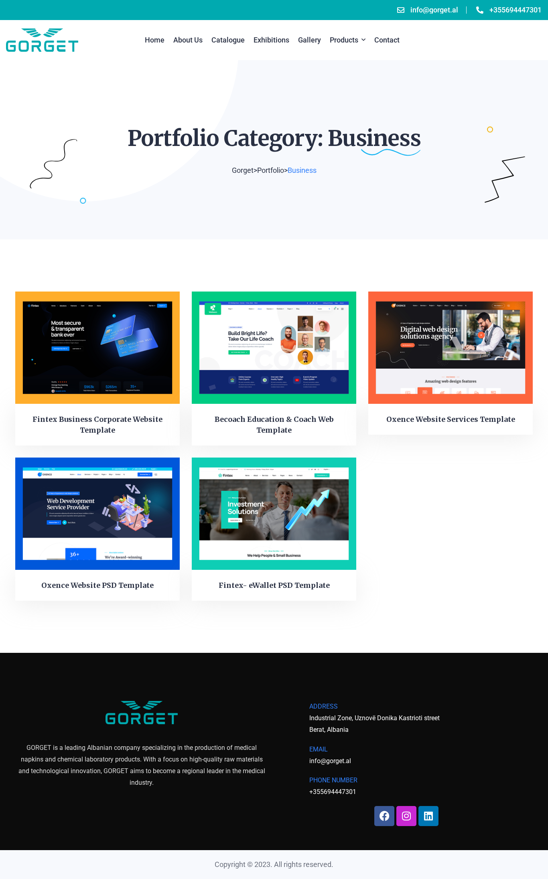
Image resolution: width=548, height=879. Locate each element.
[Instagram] (406, 816)
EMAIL (318, 749)
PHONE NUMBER (333, 780)
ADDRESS (323, 706)
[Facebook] (384, 816)
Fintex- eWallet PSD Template (274, 585)
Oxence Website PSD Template (97, 585)
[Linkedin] (428, 816)
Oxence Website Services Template (450, 419)
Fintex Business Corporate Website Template (97, 425)
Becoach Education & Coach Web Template (274, 425)
